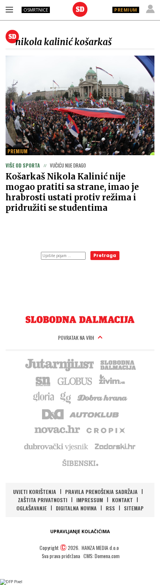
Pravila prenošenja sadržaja (101, 491)
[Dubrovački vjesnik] (56, 446)
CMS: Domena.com (101, 556)
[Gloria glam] (66, 397)
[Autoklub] (94, 413)
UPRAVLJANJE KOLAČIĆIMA (80, 531)
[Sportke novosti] (43, 380)
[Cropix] (105, 429)
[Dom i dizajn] (53, 413)
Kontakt (122, 500)
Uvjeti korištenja (34, 491)
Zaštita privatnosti (42, 500)
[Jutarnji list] (59, 364)
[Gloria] (43, 397)
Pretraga (104, 255)
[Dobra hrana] (102, 397)
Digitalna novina (76, 508)
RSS (110, 508)
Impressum (89, 500)
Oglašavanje (31, 508)
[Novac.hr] (57, 429)
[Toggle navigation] (9, 9)
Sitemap (134, 508)
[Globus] (75, 380)
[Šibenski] (80, 462)
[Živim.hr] (112, 380)
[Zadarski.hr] (115, 446)
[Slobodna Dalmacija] (80, 9)
